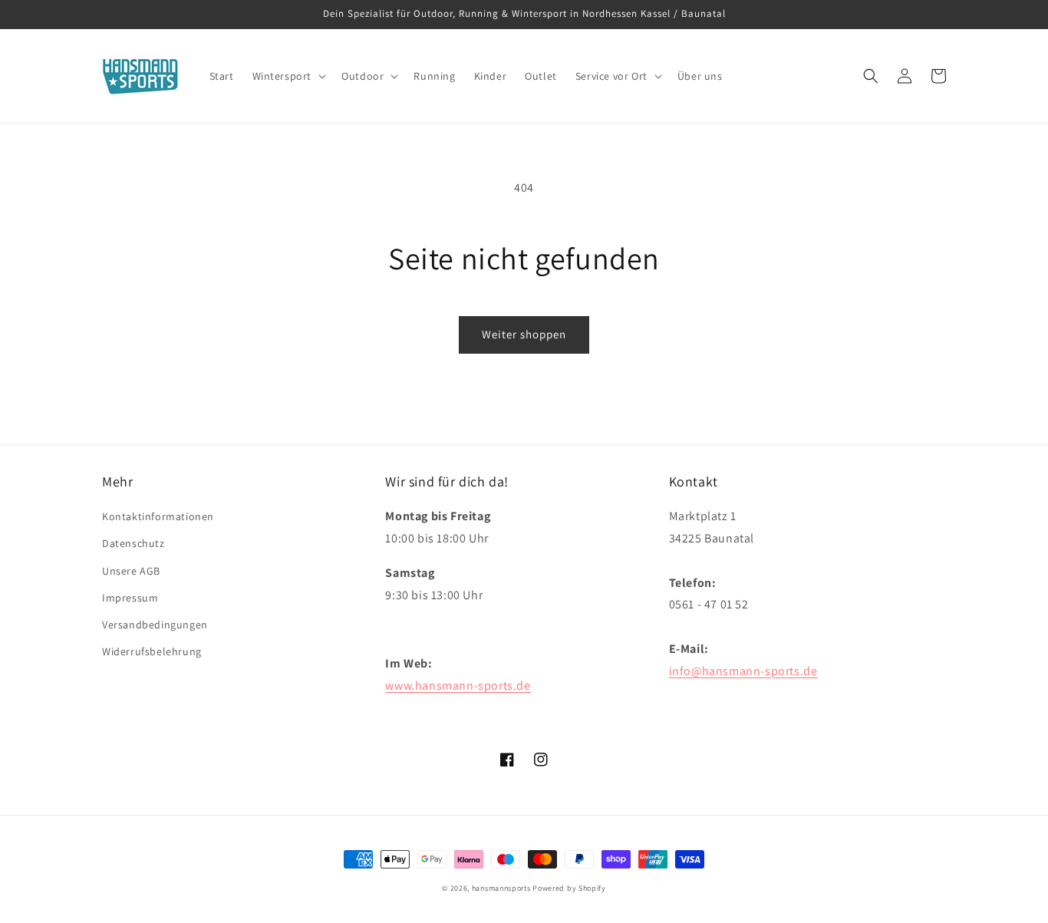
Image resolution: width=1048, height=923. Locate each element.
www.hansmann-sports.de (457, 685)
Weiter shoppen (524, 334)
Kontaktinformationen (158, 516)
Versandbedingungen (155, 624)
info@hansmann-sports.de (743, 671)
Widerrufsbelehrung (152, 651)
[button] (288, 76)
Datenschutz (133, 543)
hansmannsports (501, 888)
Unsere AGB (131, 571)
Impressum (130, 598)
